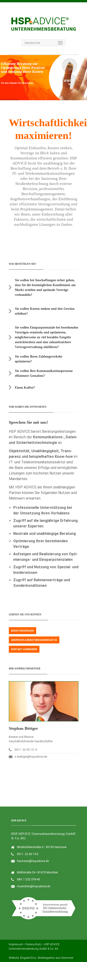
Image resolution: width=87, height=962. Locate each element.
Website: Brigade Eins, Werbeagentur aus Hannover (41, 957)
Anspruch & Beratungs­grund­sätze (34, 640)
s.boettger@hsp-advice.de (31, 756)
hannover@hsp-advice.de (33, 861)
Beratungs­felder (22, 630)
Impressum (16, 944)
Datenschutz (34, 944)
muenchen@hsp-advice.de (33, 886)
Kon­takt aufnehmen (24, 649)
